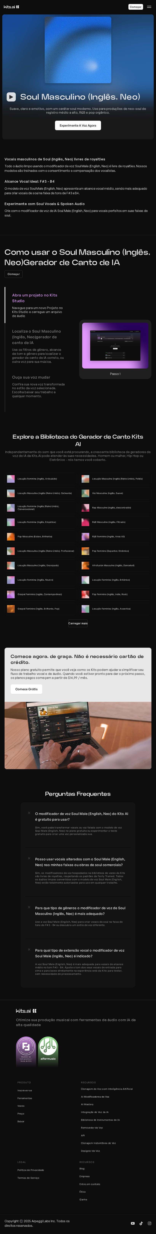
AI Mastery (87, 1104)
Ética (83, 1191)
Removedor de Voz (92, 1127)
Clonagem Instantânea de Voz (98, 1143)
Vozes (21, 1105)
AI (82, 1096)
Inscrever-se (25, 1090)
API (83, 1135)
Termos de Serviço (28, 1177)
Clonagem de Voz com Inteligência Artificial (107, 1088)
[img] (133, 1223)
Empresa (85, 1176)
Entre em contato (90, 1184)
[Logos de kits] (26, 1011)
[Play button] (11, 96)
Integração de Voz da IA (95, 1112)
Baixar (21, 1121)
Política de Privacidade (31, 1170)
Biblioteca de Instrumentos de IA (100, 1119)
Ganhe (83, 1199)
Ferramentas (25, 1098)
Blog (82, 1168)
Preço (21, 1113)
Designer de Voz (90, 1150)
